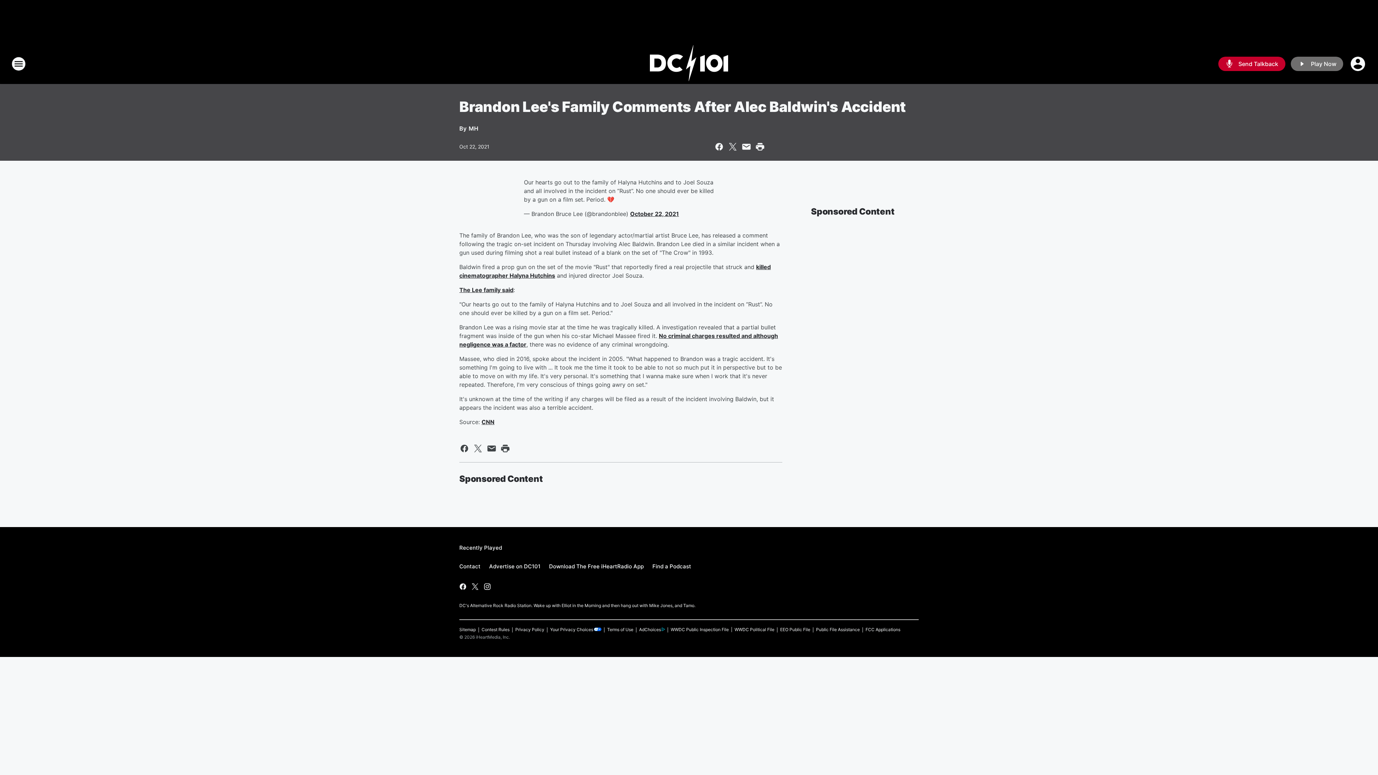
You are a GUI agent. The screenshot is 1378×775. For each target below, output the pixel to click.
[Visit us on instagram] (487, 586)
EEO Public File (795, 629)
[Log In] (1359, 64)
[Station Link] (689, 64)
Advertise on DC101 (514, 566)
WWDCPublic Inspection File (700, 629)
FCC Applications (883, 629)
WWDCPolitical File (754, 629)
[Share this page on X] (733, 147)
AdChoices (650, 629)
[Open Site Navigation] (18, 64)
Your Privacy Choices (571, 629)
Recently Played (480, 547)
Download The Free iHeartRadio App (596, 566)
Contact (470, 566)
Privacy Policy (529, 629)
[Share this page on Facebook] (719, 147)
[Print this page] (760, 147)
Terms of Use (620, 629)
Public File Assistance (838, 629)
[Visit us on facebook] (463, 586)
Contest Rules (496, 629)
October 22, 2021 (654, 213)
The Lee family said (486, 289)
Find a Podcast (671, 566)
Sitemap (467, 629)
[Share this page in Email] (746, 147)
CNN (488, 422)
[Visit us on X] (475, 586)
